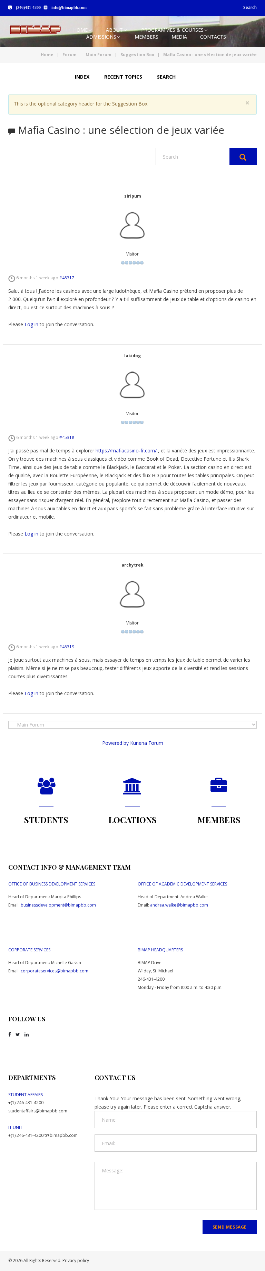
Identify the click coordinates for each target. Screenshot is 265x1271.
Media (179, 36)
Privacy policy (75, 1260)
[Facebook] (9, 1034)
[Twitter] (18, 1034)
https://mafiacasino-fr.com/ (126, 450)
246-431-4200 (151, 979)
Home (80, 30)
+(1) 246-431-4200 (25, 1102)
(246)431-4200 (28, 8)
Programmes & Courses (172, 30)
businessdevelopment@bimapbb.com (58, 905)
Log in (31, 324)
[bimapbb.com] (35, 29)
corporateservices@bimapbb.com (54, 971)
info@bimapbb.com (69, 8)
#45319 (66, 646)
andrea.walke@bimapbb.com (179, 905)
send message (230, 1227)
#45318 (66, 437)
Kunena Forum (146, 743)
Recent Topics (123, 76)
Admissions (101, 36)
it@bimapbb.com (60, 1135)
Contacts (213, 36)
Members (146, 36)
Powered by (115, 743)
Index (82, 76)
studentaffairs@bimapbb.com (37, 1111)
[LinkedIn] (26, 1034)
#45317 (66, 277)
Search (250, 7)
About (114, 30)
